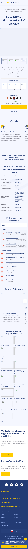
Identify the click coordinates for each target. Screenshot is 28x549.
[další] (25, 301)
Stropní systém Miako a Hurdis (10, 498)
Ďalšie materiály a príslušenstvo (11, 159)
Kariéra (3, 522)
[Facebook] (6, 484)
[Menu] (25, 2)
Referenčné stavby (13, 157)
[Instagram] (11, 484)
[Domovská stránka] (2, 9)
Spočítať (6, 474)
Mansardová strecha (18, 199)
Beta (7, 11)
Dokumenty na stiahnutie (19, 155)
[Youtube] (16, 484)
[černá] (17, 98)
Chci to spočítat (14, 107)
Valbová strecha (19, 193)
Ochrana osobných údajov (14, 538)
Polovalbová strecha (18, 195)
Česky (15, 531)
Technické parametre (6, 155)
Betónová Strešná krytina (18, 9)
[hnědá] (10, 98)
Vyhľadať (6, 455)
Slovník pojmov (17, 522)
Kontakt (22, 159)
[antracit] (20, 98)
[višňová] (14, 98)
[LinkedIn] (21, 484)
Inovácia (16, 514)
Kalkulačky (14, 546)
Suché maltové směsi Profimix (10, 506)
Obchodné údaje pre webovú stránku (14, 536)
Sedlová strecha (19, 192)
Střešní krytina (6, 491)
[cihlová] (7, 98)
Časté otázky (4, 525)
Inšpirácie (3, 520)
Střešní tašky (18, 179)
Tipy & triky (16, 520)
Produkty (7, 9)
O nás (2, 514)
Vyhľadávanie (1, 3)
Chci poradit (14, 111)
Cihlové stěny (5, 502)
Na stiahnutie (17, 517)
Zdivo (2, 495)
